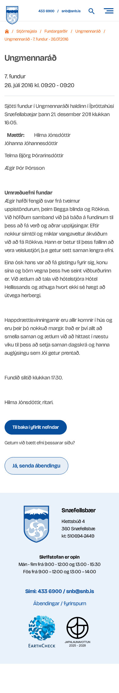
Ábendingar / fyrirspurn (59, 603)
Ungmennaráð (88, 31)
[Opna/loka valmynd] (108, 10)
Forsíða (7, 31)
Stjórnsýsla (26, 31)
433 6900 (46, 11)
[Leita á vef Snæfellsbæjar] (94, 11)
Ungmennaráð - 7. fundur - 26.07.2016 (36, 39)
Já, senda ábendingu (36, 465)
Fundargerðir (56, 31)
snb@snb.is (71, 11)
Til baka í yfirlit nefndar (36, 427)
